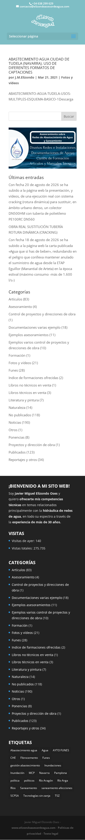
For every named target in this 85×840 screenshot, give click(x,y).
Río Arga (62, 780)
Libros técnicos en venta (27, 392)
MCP (32, 773)
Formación (17, 355)
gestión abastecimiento (25, 765)
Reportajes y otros (23, 459)
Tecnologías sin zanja (36, 796)
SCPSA (14, 796)
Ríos (13, 788)
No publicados (20, 415)
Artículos (15, 299)
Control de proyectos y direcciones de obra (42, 314)
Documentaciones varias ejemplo (35, 327)
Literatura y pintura (24, 400)
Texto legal (51, 833)
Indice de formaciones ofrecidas (33, 377)
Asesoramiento (20, 306)
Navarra (44, 773)
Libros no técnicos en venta (30, 385)
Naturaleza (17, 407)
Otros (13, 430)
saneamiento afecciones (56, 788)
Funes (13, 370)
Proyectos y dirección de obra (32, 444)
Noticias (15, 422)
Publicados (17, 452)
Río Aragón (46, 780)
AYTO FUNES (61, 750)
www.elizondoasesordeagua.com (34, 828)
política (14, 780)
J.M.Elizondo (24, 77)
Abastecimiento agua (23, 750)
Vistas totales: (23, 548)
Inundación (17, 773)
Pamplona (60, 773)
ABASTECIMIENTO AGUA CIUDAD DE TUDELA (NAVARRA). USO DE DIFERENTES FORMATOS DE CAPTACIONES (39, 66)
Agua (45, 750)
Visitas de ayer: (24, 541)
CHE (13, 758)
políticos (29, 780)
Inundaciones (52, 765)
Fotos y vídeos (20, 363)
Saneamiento (28, 788)
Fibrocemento (29, 758)
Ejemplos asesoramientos (29, 335)
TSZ (57, 796)
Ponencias (16, 437)
